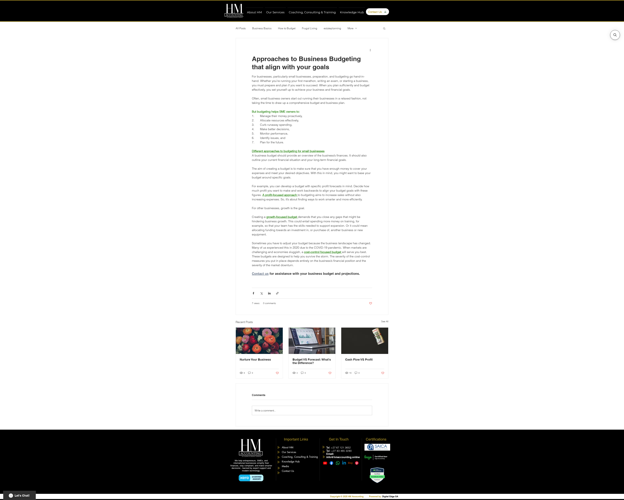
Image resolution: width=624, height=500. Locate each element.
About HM (287, 447)
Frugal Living (309, 28)
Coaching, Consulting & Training (299, 457)
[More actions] (370, 50)
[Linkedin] (344, 463)
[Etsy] (350, 463)
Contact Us (288, 471)
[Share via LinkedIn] (269, 293)
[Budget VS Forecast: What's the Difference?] (312, 341)
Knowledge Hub (291, 461)
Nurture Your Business (255, 359)
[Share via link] (277, 293)
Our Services (289, 452)
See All (384, 321)
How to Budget (286, 28)
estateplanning (332, 28)
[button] (384, 28)
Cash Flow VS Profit (359, 359)
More (350, 28)
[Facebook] (331, 463)
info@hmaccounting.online (343, 457)
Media (285, 466)
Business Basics (262, 28)
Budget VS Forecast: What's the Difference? (311, 361)
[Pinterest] (356, 463)
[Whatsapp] (337, 463)
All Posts (241, 28)
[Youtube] (325, 463)
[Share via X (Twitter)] (261, 293)
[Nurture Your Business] (259, 341)
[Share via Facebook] (253, 293)
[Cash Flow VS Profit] (364, 341)
